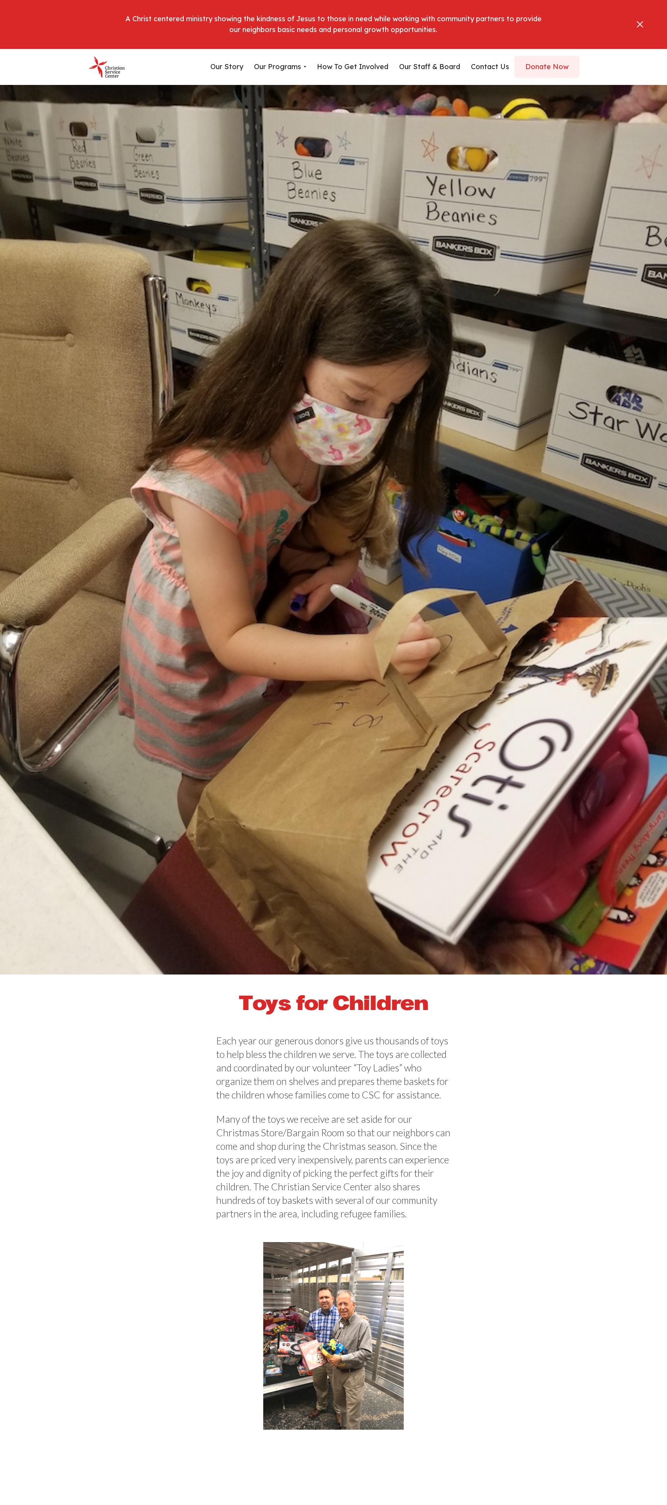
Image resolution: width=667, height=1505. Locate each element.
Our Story (226, 66)
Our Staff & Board (429, 66)
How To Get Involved (352, 66)
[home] (107, 67)
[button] (280, 66)
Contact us (490, 66)
